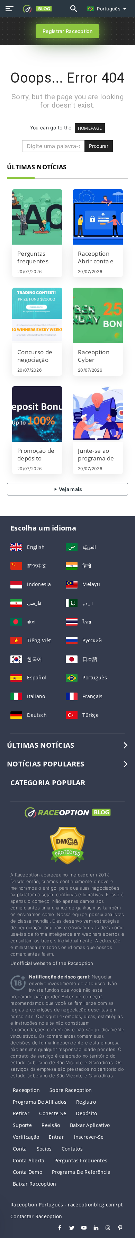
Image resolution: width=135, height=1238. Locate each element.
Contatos (72, 1148)
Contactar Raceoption (36, 1216)
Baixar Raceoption (34, 1183)
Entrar (56, 1137)
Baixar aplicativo (90, 1125)
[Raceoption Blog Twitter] (68, 1229)
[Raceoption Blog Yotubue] (80, 1229)
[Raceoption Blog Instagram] (105, 1229)
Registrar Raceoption (67, 31)
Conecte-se (52, 1113)
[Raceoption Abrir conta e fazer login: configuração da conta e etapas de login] (98, 217)
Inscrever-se (89, 1137)
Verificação (26, 1137)
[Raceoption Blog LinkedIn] (93, 1229)
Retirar (21, 1113)
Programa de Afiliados (39, 1102)
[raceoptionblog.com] (35, 9)
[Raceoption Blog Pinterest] (117, 1229)
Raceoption (26, 1090)
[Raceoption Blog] (67, 818)
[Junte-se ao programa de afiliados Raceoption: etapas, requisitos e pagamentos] (98, 414)
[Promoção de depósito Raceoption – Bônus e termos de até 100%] (37, 414)
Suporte (22, 1125)
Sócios (44, 1148)
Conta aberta (28, 1160)
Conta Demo (27, 1172)
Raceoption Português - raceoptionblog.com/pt (66, 1204)
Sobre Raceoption (71, 1090)
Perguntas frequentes (81, 1160)
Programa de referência (81, 1172)
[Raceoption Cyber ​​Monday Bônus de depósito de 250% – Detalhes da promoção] (98, 315)
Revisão (51, 1125)
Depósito (86, 1113)
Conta (20, 1148)
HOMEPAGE (90, 128)
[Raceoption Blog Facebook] (56, 1229)
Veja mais (70, 489)
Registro (86, 1102)
